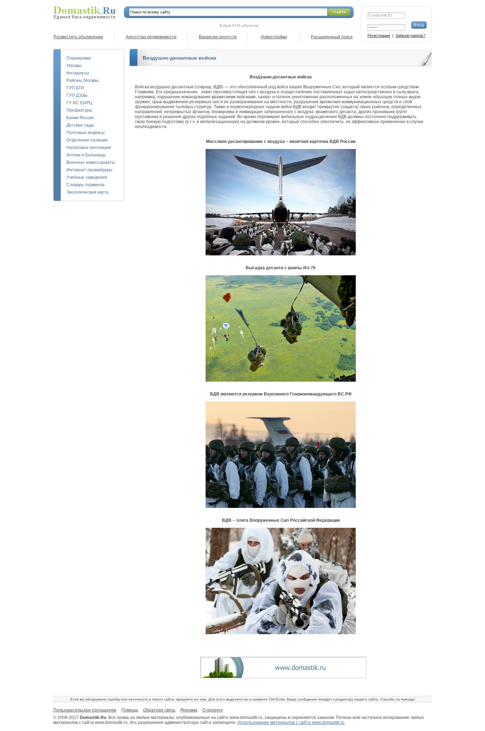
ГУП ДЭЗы (77, 95)
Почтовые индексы (85, 132)
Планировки (78, 58)
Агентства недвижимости (151, 36)
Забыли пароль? (410, 35)
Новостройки (274, 36)
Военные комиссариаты (90, 162)
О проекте (212, 710)
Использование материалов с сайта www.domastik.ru (291, 722)
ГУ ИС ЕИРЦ (79, 102)
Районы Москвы (82, 80)
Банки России (80, 117)
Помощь (129, 710)
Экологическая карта (87, 192)
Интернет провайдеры (89, 169)
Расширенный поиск (332, 36)
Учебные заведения (86, 177)
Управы (74, 65)
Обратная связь (159, 710)
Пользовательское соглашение (84, 710)
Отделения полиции (87, 140)
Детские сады (80, 125)
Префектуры (79, 110)
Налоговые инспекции (88, 147)
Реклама (188, 710)
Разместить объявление (78, 36)
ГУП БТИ (75, 87)
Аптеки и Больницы (86, 155)
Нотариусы (77, 73)
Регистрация (378, 35)
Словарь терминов (85, 184)
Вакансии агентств (217, 36)
